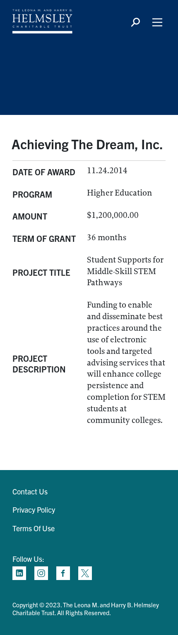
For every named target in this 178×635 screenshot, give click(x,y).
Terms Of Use (33, 528)
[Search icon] (135, 22)
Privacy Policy (33, 509)
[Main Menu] (157, 22)
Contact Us (30, 491)
